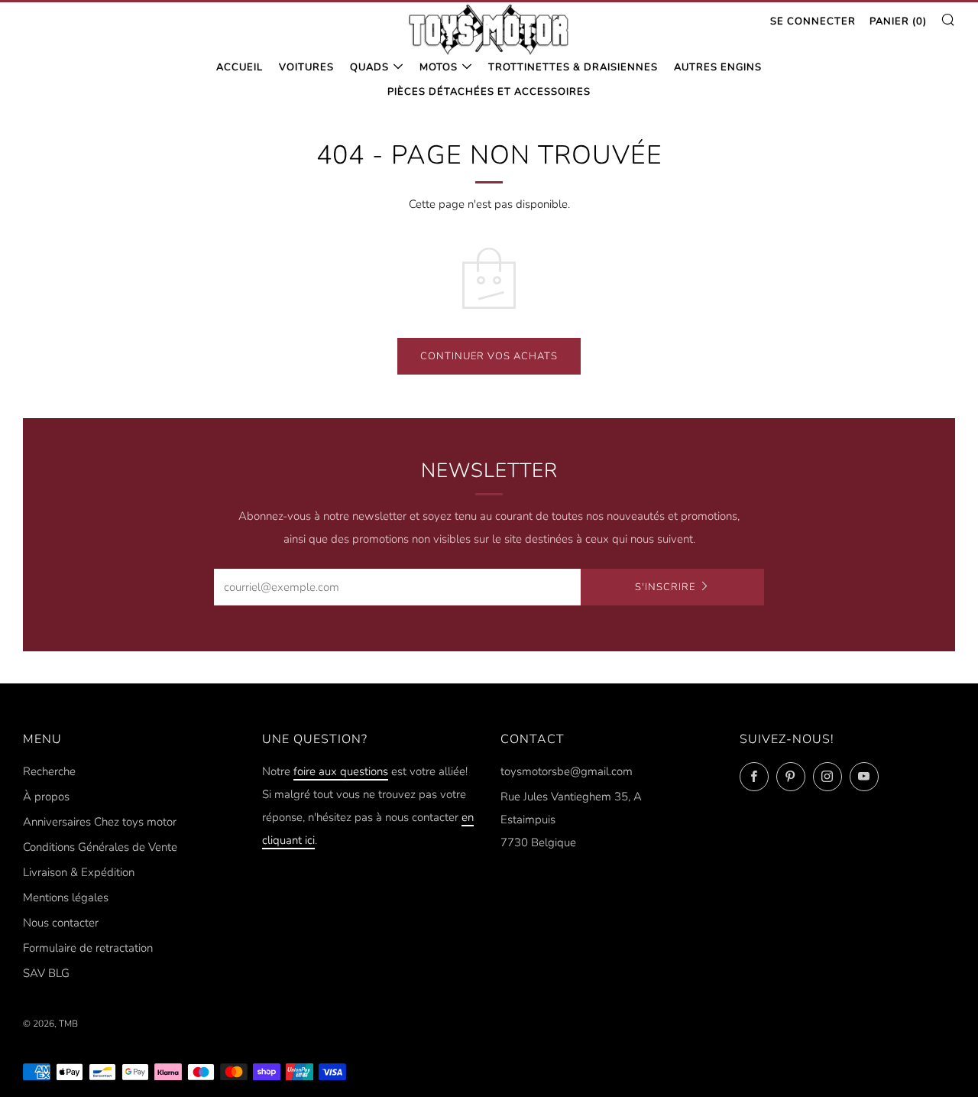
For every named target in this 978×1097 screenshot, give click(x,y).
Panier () (898, 21)
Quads (369, 67)
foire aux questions (340, 771)
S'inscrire (665, 587)
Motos (438, 67)
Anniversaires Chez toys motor (99, 821)
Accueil (239, 67)
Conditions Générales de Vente (100, 847)
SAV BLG (46, 973)
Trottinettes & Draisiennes (573, 67)
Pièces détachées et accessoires (489, 92)
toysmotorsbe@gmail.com (566, 771)
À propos (46, 796)
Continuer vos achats (489, 356)
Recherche (49, 771)
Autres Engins (718, 67)
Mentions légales (65, 897)
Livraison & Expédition (78, 872)
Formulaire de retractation (88, 948)
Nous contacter (61, 922)
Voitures (306, 67)
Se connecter (813, 21)
